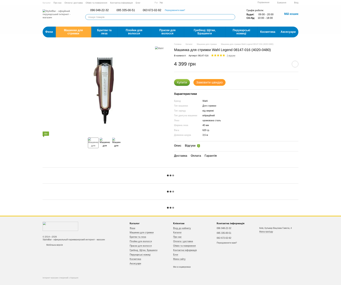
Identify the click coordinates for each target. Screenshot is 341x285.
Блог (138, 3)
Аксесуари (288, 31)
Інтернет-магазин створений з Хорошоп (60, 278)
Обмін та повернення (96, 3)
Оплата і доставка (73, 3)
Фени (49, 31)
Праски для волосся (167, 32)
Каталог (47, 3)
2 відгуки (231, 55)
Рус (156, 3)
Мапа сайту (179, 259)
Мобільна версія (54, 245)
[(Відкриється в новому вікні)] (149, 2)
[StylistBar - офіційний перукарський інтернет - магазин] (60, 226)
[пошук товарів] (232, 17)
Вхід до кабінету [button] (182, 228)
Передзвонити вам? (175, 10)
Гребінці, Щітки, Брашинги (205, 32)
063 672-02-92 (152, 10)
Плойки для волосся (134, 32)
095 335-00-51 (126, 10)
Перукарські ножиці (241, 32)
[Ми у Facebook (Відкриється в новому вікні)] (145, 2)
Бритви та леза (104, 32)
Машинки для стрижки (73, 32)
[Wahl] (159, 48)
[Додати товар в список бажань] (295, 64)
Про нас (57, 3)
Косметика (267, 31)
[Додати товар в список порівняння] (285, 64)
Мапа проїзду (266, 231)
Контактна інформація (121, 3)
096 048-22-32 (99, 10)
